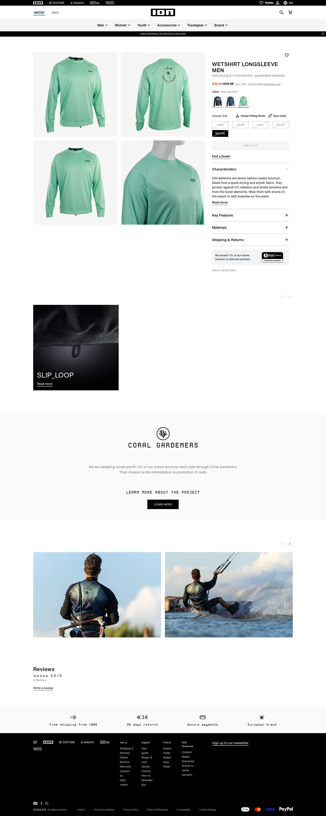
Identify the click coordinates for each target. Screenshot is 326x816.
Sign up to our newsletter (230, 743)
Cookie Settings (207, 809)
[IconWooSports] (109, 3)
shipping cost (272, 84)
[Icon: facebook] (41, 803)
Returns (124, 762)
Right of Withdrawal (157, 809)
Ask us (123, 742)
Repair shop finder (167, 761)
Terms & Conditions (104, 809)
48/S (220, 125)
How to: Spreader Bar (147, 780)
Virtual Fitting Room (253, 116)
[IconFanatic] (77, 3)
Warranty (125, 766)
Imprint (81, 809)
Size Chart (279, 116)
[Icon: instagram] (46, 803)
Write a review (43, 688)
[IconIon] (38, 3)
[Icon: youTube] (35, 803)
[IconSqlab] (94, 3)
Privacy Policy (130, 809)
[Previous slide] (282, 297)
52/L (261, 125)
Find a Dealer (221, 156)
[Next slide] (290, 297)
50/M (240, 125)
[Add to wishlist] (286, 54)
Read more (220, 202)
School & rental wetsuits (187, 770)
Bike (55, 12)
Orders (124, 757)
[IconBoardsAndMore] (35, 742)
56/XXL (220, 133)
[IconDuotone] (56, 3)
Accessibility (183, 809)
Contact (187, 752)
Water (39, 12)
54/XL (281, 125)
